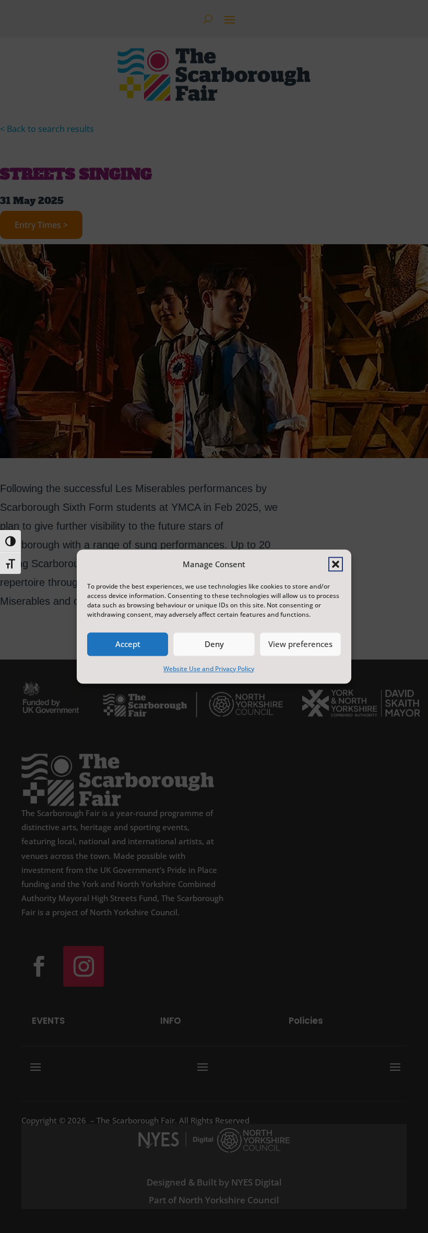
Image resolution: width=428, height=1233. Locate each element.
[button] (335, 564)
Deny (214, 644)
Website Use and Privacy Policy (208, 668)
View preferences (300, 644)
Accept (127, 644)
